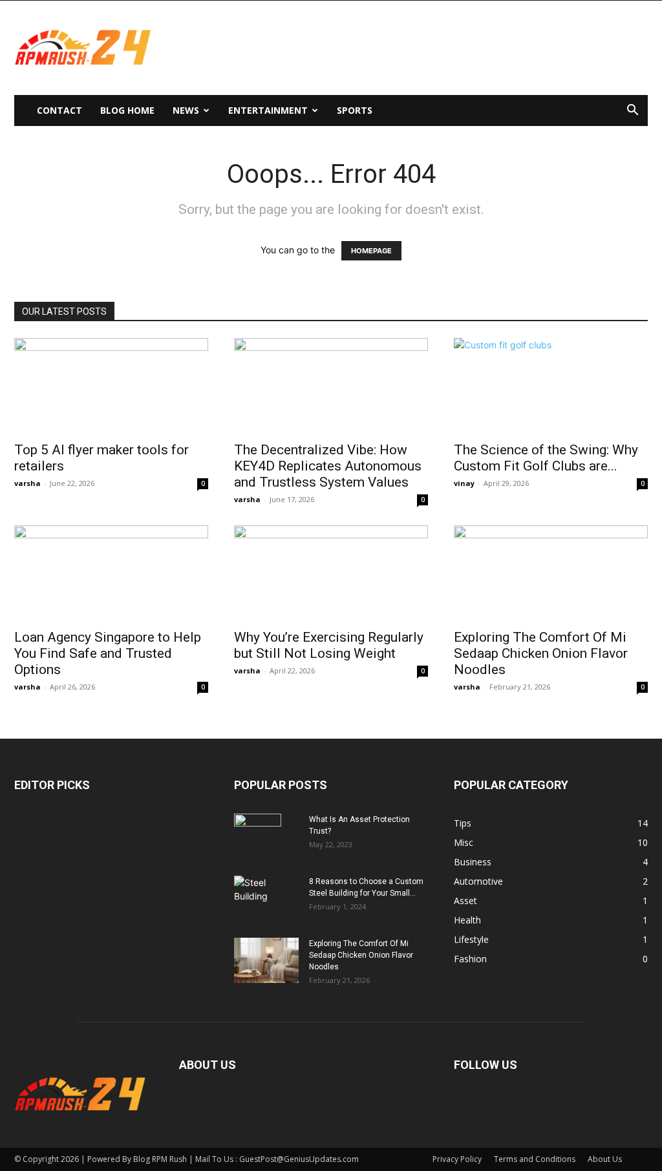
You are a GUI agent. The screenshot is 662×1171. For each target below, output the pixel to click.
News (186, 110)
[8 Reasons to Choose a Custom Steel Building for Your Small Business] (266, 893)
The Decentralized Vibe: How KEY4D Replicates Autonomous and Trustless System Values (328, 466)
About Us (605, 1159)
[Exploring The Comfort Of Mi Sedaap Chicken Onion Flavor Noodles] (551, 573)
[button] (632, 111)
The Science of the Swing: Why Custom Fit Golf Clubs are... (546, 458)
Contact (59, 110)
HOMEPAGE (371, 250)
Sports (354, 110)
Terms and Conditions (534, 1159)
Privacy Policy (457, 1159)
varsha (27, 483)
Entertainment (268, 110)
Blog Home (127, 110)
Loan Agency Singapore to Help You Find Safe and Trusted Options (107, 653)
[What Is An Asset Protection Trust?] (257, 836)
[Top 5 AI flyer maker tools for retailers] (111, 386)
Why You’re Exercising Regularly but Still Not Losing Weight (328, 645)
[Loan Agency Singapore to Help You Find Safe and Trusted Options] (111, 573)
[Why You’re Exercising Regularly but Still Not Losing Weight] (331, 573)
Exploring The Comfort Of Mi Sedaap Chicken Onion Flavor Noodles (541, 653)
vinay (464, 483)
